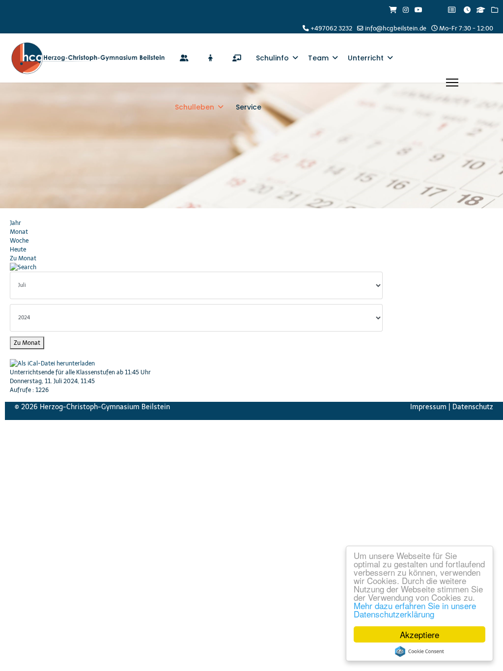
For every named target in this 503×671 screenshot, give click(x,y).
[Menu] (452, 82)
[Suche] (190, 267)
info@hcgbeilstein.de (395, 28)
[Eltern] (184, 58)
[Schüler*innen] (210, 58)
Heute (18, 249)
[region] (251, 145)
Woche (19, 240)
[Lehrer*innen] (237, 58)
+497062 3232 (331, 28)
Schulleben (194, 107)
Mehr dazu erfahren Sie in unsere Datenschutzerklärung (415, 609)
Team (318, 58)
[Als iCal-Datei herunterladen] (190, 363)
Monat (19, 231)
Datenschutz (472, 407)
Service (248, 107)
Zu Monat (23, 258)
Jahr (15, 223)
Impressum (428, 407)
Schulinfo (272, 58)
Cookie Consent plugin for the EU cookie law (419, 651)
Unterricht (366, 58)
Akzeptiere (419, 634)
